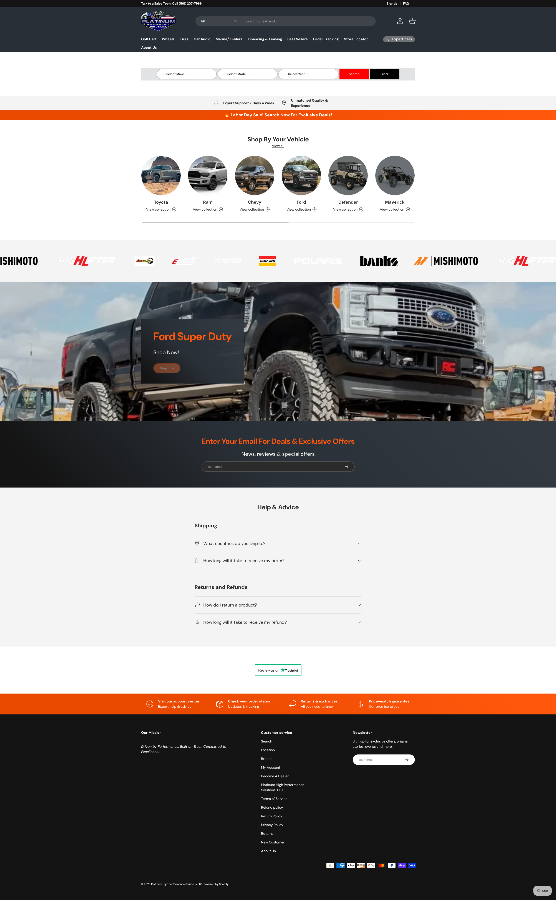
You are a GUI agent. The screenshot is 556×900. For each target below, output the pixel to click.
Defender (348, 202)
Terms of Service (274, 798)
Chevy (254, 202)
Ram (208, 202)
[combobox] (285, 21)
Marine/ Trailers (229, 39)
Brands (392, 3)
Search (266, 741)
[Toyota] (161, 175)
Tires (184, 39)
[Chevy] (254, 175)
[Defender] (348, 175)
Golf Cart (149, 39)
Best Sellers (297, 39)
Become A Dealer (275, 776)
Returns (267, 833)
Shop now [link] (166, 368)
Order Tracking (326, 39)
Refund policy (272, 807)
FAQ (406, 3)
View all (278, 146)
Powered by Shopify (216, 884)
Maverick (395, 202)
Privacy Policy (272, 825)
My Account (270, 767)
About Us (149, 47)
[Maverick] (395, 175)
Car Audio (202, 39)
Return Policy (271, 816)
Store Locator (356, 39)
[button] (412, 21)
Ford (301, 202)
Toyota (161, 202)
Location (268, 750)
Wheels (168, 39)
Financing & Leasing (265, 39)
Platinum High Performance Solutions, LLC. (177, 884)
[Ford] (301, 175)
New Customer (273, 842)
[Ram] (207, 175)
